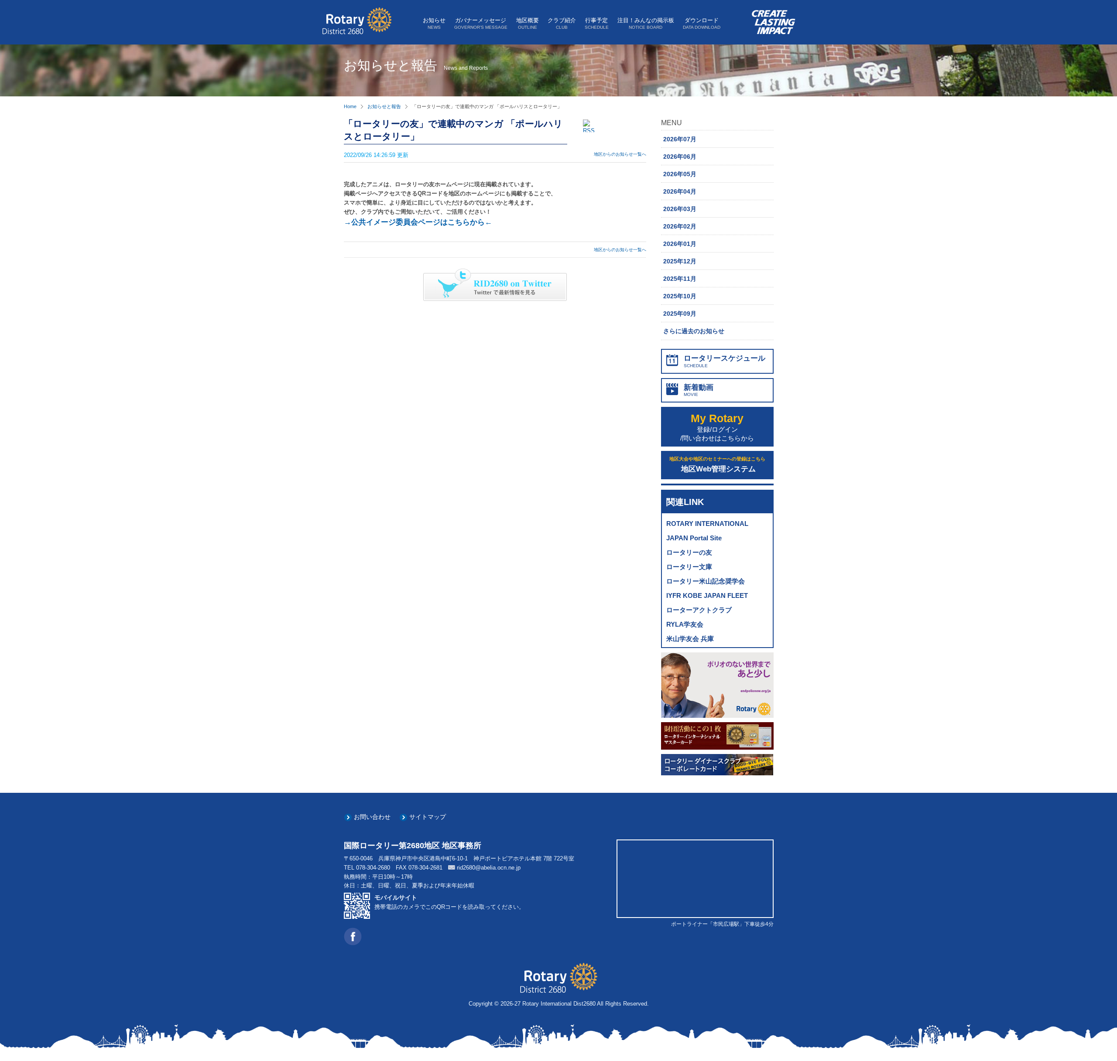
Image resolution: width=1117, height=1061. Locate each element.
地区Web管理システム (717, 464)
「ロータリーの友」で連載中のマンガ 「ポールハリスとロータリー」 (453, 130)
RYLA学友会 (684, 624)
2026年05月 (679, 174)
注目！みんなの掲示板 (645, 23)
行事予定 (597, 23)
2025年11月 (679, 278)
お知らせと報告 (384, 106)
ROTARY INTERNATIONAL (707, 523)
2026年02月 (679, 226)
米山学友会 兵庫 (690, 638)
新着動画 (698, 390)
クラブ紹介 (562, 23)
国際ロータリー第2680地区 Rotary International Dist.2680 (356, 20)
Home (350, 106)
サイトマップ (427, 816)
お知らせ (434, 23)
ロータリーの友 (689, 552)
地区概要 (527, 23)
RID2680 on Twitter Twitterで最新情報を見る (495, 285)
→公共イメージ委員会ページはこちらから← (418, 222)
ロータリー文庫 (689, 566)
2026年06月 (679, 156)
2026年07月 (679, 139)
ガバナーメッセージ (480, 23)
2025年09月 (679, 313)
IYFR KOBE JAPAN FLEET (707, 595)
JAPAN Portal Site (694, 538)
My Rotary (717, 427)
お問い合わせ (372, 816)
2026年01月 (679, 243)
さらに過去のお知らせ (693, 331)
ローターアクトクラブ (699, 610)
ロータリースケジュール (724, 361)
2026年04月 (679, 191)
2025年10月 (679, 296)
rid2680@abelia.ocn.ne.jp (489, 867)
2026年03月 (679, 208)
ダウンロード (701, 23)
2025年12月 (679, 261)
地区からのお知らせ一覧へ (620, 154)
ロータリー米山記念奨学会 (705, 581)
